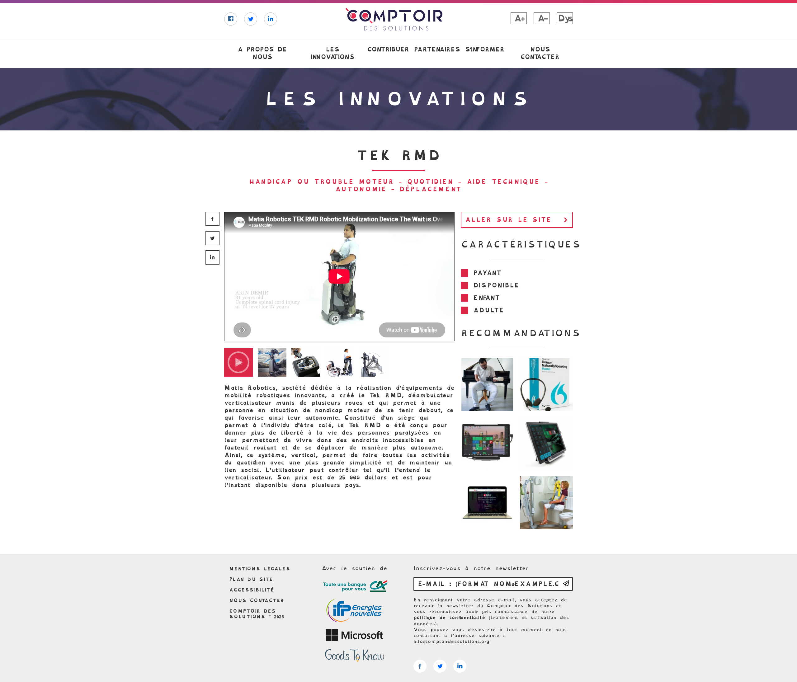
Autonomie (360, 189)
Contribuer (388, 49)
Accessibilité (251, 589)
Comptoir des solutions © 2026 (256, 614)
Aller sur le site (508, 219)
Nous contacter (539, 53)
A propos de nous (262, 53)
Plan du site (251, 579)
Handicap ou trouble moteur (321, 181)
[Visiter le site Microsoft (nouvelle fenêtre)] (354, 635)
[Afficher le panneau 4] (339, 362)
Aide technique (503, 181)
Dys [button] (565, 18)
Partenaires (437, 49)
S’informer (484, 49)
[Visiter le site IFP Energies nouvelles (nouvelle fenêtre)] (354, 611)
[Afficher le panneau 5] (373, 362)
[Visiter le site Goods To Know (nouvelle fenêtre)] (354, 656)
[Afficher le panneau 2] (272, 362)
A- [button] (541, 18)
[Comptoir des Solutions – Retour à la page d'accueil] (394, 19)
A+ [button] (519, 18)
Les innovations (332, 53)
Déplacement (430, 189)
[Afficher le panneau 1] (238, 362)
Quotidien (430, 181)
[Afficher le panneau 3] (305, 362)
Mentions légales (259, 568)
